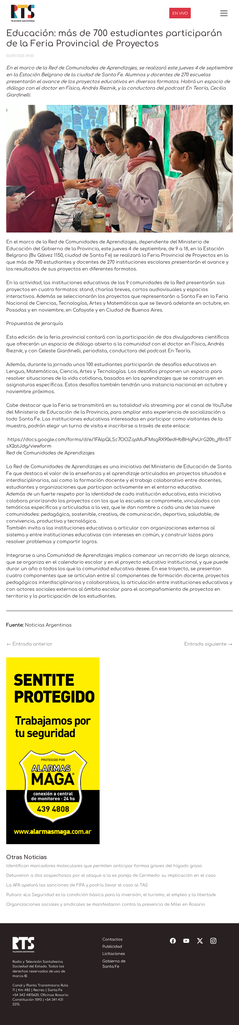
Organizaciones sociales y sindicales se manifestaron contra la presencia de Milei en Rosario (105, 904)
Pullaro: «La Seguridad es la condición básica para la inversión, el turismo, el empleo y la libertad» (111, 894)
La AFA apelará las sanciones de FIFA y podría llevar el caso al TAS (77, 885)
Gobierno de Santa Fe (113, 964)
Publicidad (112, 947)
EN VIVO (180, 14)
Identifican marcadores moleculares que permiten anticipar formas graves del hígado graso (104, 865)
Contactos (112, 940)
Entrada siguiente (208, 644)
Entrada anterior (30, 644)
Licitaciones (113, 954)
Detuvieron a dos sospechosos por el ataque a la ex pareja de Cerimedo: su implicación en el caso (111, 875)
